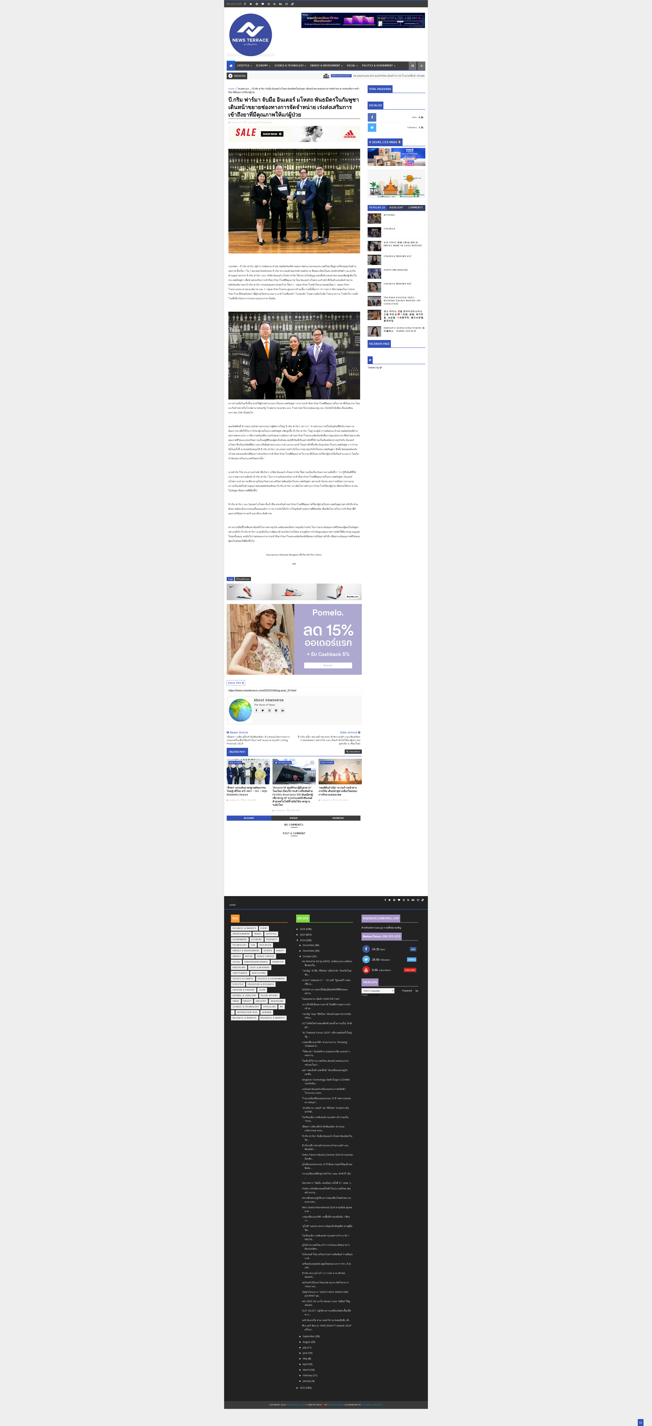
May (305, 1358)
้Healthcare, (267, 122)
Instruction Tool (247, 1012)
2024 (303, 940)
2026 (303, 929)
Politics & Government (377, 65)
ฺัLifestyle (238, 984)
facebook (338, 818)
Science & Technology (289, 65)
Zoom (262, 990)
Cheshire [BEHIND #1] (397, 256)
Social (351, 65)
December (309, 945)
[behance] (280, 3)
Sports (268, 950)
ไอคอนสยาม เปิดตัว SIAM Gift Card (320, 998)
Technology (284, 762)
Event (264, 928)
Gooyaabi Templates (372, 1405)
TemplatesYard (335, 1405)
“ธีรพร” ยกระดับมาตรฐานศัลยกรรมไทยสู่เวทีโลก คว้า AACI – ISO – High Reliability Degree (247, 791)
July (305, 1347)
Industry (261, 1001)
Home (231, 88)
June (305, 1352)
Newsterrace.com (296, 1405)
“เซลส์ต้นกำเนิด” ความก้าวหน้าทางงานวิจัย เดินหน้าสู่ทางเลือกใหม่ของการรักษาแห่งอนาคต (338, 791)
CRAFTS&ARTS (240, 973)
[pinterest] (256, 3)
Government (240, 939)
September (309, 1336)
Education (265, 945)
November (309, 950)
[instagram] (286, 3)
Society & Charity (243, 978)
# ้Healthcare (243, 579)
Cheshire (389, 228)
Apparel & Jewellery (245, 995)
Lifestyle (243, 65)
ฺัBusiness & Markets (245, 1018)
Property (271, 939)
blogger (249, 818)
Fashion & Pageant (244, 990)
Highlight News (396, 208)
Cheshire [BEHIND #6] (397, 283)
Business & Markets (244, 928)
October (307, 956)
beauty (280, 950)
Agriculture (259, 973)
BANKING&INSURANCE (255, 76)
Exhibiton (278, 962)
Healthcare (239, 967)
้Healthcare (243, 88)
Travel (258, 934)
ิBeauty (247, 1001)
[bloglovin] (262, 3)
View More (354, 751)
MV (281, 1006)
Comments (416, 207)
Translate (373, 995)
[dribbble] (268, 3)
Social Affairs (269, 995)
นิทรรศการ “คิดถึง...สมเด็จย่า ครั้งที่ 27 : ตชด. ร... (327, 1182)
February (308, 1375)
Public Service (265, 956)
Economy (262, 65)
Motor (249, 956)
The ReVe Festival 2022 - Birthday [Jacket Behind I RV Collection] (402, 300)
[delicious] (292, 3)
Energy (237, 956)
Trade (236, 1001)
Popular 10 (377, 207)
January (307, 1381)
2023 (303, 1387)
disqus (293, 818)
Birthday (389, 215)
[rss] (274, 3)
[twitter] (250, 3)
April (305, 1364)
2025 (303, 934)
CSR (253, 945)
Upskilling (269, 1006)
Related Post (237, 751)
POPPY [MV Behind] (396, 270)
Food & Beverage (260, 967)
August (307, 1341)
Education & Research (261, 984)
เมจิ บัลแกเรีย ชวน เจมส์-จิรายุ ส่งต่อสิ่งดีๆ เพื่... (326, 1320)
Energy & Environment (325, 65)
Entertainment (241, 934)
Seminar (267, 1012)
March (306, 1369)
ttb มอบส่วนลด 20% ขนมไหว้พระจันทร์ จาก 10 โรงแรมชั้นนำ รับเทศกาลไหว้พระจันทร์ (312, 75)
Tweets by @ (375, 367)
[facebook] (244, 3)
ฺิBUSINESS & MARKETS (273, 1018)
